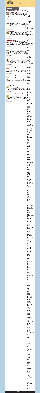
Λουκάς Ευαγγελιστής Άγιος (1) (30, 243)
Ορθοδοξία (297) (29, 290)
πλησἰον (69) (28, 313)
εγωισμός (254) (29, 132)
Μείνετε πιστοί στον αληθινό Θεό (10, 66)
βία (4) (28, 94)
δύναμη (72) (28, 129)
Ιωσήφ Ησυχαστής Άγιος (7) (30, 215)
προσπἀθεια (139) (29, 327)
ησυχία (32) (28, 174)
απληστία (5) (28, 72)
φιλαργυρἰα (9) (29, 368)
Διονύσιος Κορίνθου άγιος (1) (30, 126)
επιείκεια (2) (28, 150)
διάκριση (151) (29, 122)
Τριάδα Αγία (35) (29, 357)
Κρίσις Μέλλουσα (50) (29, 235)
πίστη (31, 35)
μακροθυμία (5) (29, 247)
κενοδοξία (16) (29, 224)
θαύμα (30, 34)
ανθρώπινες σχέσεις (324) (30, 66)
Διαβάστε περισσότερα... (9, 46)
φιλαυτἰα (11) (28, 369)
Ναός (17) (28, 269)
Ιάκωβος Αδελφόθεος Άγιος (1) (30, 192)
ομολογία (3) (28, 284)
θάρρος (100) (28, 176)
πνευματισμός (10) (29, 317)
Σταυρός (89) (28, 339)
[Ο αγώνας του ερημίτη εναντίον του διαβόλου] (8, 78)
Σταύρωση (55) (29, 341)
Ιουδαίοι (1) (28, 200)
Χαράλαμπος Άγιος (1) (29, 377)
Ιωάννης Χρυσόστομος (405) (29, 214)
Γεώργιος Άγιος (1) (29, 103)
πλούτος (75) (28, 314)
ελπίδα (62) (28, 142)
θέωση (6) (28, 188)
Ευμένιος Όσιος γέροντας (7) (30, 162)
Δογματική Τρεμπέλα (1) (30, 128)
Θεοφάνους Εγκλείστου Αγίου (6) (30, 187)
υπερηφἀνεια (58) (29, 363)
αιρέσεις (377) (29, 57)
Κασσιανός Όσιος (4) (29, 220)
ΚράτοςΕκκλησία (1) (29, 234)
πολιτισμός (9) (29, 320)
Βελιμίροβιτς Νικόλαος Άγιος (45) (29, 93)
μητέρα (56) (28, 260)
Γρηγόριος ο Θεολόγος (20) (30, 111)
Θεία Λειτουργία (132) (29, 179)
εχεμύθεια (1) (28, 169)
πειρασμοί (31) (29, 309)
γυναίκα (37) (28, 113)
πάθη (30, 35)
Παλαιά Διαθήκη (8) (29, 296)
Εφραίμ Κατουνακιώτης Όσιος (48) (30, 167)
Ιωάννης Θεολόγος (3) (29, 212)
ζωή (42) (28, 172)
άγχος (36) (28, 51)
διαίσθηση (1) (28, 120)
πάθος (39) (28, 293)
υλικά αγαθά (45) (29, 360)
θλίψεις (32, 34)
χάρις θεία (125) (29, 378)
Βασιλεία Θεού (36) (29, 91)
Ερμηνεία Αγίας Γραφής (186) (30, 154)
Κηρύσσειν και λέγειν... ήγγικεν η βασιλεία (11, 40)
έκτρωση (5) (28, 138)
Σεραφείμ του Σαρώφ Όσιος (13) (30, 334)
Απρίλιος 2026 (29, 15)
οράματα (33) (28, 288)
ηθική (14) (28, 173)
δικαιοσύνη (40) (29, 124)
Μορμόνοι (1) (28, 266)
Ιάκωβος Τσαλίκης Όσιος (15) (30, 193)
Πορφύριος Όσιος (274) (30, 321)
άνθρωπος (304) (29, 67)
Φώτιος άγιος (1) (29, 375)
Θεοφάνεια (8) (29, 186)
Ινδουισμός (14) (29, 199)
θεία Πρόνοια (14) (29, 180)
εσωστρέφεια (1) (29, 156)
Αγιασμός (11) (29, 46)
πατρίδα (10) (28, 307)
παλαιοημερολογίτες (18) (30, 298)
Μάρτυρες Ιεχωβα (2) (29, 252)
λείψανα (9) (28, 239)
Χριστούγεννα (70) (29, 383)
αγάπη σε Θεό (28, 30)
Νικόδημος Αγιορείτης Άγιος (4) (30, 277)
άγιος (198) (28, 49)
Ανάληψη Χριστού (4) (29, 64)
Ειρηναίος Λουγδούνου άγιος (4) (29, 134)
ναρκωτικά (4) (29, 270)
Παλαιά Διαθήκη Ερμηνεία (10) (30, 297)
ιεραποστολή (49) (29, 197)
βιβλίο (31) (28, 95)
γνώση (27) (28, 106)
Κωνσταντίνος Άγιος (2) (30, 237)
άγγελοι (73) (28, 44)
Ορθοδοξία (28, 28)
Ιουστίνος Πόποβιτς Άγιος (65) (30, 203)
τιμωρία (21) (28, 356)
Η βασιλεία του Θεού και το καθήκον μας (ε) (11, 31)
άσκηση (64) (28, 79)
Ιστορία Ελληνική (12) (29, 207)
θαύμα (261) (28, 177)
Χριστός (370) (28, 382)
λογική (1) (28, 240)
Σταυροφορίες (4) (29, 340)
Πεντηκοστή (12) (29, 310)
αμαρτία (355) (29, 61)
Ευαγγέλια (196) (29, 157)
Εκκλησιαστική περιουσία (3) (30, 137)
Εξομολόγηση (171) (29, 146)
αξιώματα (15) (29, 69)
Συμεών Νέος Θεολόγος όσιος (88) (30, 343)
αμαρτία (30, 32)
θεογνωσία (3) (29, 182)
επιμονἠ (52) (28, 151)
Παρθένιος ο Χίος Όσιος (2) (30, 304)
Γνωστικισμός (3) (29, 107)
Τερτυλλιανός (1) (29, 354)
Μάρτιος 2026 (29, 16)
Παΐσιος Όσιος (31, 28)
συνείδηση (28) (29, 346)
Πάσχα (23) (28, 305)
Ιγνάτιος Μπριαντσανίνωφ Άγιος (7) (30, 196)
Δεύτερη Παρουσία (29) (30, 116)
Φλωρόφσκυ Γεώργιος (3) (30, 371)
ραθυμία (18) (28, 330)
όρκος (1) (28, 291)
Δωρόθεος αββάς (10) (29, 130)
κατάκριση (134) (29, 221)
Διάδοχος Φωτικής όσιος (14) (30, 119)
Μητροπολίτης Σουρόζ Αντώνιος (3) (29, 261)
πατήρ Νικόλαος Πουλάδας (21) (30, 306)
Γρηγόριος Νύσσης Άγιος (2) (30, 110)
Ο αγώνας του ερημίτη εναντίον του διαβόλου (11, 75)
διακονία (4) (28, 121)
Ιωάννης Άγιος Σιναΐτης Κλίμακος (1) (30, 210)
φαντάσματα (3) (29, 367)
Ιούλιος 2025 (29, 22)
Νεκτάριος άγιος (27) (29, 271)
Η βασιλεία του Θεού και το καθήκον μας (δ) (11, 48)
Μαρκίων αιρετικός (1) (29, 250)
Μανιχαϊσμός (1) (29, 248)
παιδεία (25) (28, 294)
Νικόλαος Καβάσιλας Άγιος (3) (30, 279)
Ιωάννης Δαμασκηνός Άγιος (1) (30, 211)
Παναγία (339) (29, 299)
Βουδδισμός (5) (29, 97)
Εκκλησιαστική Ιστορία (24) (30, 136)
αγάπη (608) (28, 41)
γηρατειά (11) (28, 104)
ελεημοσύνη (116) (29, 140)
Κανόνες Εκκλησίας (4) (30, 219)
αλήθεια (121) (28, 60)
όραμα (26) (28, 287)
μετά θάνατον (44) (29, 255)
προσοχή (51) (28, 326)
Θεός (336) (28, 185)
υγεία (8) (28, 359)
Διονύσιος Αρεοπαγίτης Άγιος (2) (30, 125)
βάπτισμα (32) (29, 89)
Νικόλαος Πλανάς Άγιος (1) (30, 280)
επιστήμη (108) (29, 152)
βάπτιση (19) (28, 88)
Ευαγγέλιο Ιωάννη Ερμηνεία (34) (29, 158)
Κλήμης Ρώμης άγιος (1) (30, 227)
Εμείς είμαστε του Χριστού (9, 57)
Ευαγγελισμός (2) (29, 159)
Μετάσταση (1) (29, 258)
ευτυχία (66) (28, 164)
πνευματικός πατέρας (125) (30, 316)
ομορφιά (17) (28, 285)
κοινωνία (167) (29, 230)
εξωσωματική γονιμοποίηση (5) (30, 148)
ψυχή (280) (28, 387)
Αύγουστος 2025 (29, 21)
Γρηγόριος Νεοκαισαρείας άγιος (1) (30, 109)
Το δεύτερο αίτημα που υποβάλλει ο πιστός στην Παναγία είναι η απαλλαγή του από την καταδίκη (16, 94)
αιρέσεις (28, 32)
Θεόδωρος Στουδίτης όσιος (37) (30, 183)
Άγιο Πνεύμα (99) (29, 47)
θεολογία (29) (28, 184)
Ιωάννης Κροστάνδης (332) (30, 213)
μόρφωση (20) (29, 267)
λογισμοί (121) (29, 241)
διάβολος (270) (29, 118)
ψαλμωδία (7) (28, 385)
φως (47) (28, 374)
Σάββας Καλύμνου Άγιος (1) (30, 332)
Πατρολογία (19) (29, 308)
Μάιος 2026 (29, 14)
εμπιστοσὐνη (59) (29, 143)
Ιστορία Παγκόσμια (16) (30, 208)
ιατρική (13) (28, 194)
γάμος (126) (28, 99)
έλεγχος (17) (28, 139)
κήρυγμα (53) (28, 225)
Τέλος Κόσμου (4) (29, 353)
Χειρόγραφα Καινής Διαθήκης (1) (29, 380)
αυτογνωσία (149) (29, 83)
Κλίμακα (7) (28, 228)
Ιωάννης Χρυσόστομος (30, 27)
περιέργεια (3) (29, 311)
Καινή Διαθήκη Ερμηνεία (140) (30, 216)
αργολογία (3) (29, 76)
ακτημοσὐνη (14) (29, 59)
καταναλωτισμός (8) (29, 222)
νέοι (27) (28, 272)
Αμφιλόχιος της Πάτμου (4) (30, 63)
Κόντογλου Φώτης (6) (29, 232)
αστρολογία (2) (29, 80)
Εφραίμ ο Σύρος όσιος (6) (30, 168)
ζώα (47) (28, 171)
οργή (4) (28, 289)
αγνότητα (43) (29, 50)
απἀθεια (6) (28, 70)
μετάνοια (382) (29, 257)
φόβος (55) (28, 372)
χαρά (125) (28, 376)
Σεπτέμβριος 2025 (29, 20)
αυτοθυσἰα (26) (29, 84)
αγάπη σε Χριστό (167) (30, 43)
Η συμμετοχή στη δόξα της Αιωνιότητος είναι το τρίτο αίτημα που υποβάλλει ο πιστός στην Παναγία (16, 84)
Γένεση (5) (28, 100)
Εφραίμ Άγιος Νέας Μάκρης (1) (30, 166)
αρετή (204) (28, 77)
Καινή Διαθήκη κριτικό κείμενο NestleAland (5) (30, 218)
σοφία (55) (28, 337)
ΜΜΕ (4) (28, 263)
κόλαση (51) (28, 231)
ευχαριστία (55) (29, 165)
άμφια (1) (28, 62)
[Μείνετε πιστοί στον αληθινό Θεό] (8, 69)
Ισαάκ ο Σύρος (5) (29, 204)
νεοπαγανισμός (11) (29, 273)
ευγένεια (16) (28, 160)
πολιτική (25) (28, 319)
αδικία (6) (28, 53)
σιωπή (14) (28, 336)
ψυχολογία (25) (29, 388)
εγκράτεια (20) (29, 131)
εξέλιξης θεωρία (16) (29, 145)
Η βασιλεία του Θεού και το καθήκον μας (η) (11, 12)
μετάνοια (28, 35)
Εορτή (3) (28, 149)
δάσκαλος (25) (29, 115)
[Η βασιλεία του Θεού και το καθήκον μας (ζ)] (8, 24)
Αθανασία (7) (28, 54)
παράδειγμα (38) (29, 301)
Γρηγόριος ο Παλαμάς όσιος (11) (30, 112)
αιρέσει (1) (28, 56)
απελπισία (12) (29, 71)
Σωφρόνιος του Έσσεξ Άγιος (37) (29, 349)
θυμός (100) (28, 190)
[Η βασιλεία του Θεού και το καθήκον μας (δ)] (8, 51)
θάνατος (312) (29, 175)
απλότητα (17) (29, 73)
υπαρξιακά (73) (29, 362)
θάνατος (28, 34)
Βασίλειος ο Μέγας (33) (30, 92)
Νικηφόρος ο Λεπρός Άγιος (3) (30, 275)
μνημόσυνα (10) (29, 264)
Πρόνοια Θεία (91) (29, 324)
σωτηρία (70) (28, 348)
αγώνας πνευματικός (29, 31)
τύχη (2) (28, 358)
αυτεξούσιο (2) (29, 82)
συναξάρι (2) (28, 345)
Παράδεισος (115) (29, 302)
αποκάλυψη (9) (29, 74)
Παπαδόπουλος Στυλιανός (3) (30, 300)
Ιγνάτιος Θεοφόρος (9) (29, 195)
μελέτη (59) (28, 254)
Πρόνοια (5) (28, 323)
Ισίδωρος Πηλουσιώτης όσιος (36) (30, 205)
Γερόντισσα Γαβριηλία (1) (30, 102)
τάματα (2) (28, 351)
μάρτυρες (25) (29, 251)
